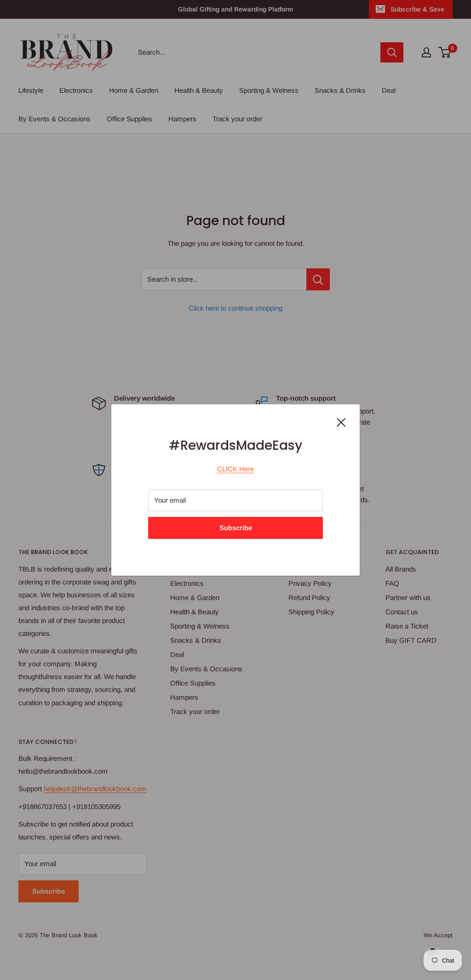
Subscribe (235, 528)
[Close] (341, 421)
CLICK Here (235, 469)
